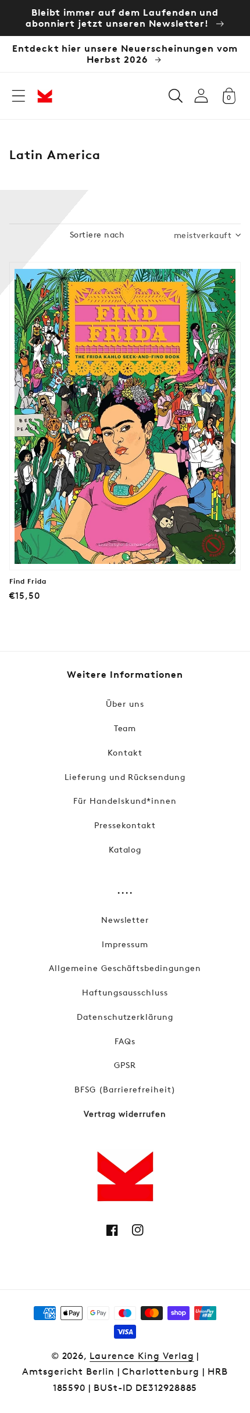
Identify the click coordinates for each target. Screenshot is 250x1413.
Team (125, 728)
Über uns (125, 704)
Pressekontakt (125, 825)
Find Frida (28, 581)
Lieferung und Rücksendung (125, 777)
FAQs (125, 1041)
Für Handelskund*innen (124, 801)
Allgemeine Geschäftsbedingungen (125, 968)
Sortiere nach (97, 234)
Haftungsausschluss (124, 992)
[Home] (44, 96)
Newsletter (125, 920)
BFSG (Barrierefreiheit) (124, 1089)
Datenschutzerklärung (125, 1017)
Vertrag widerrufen (125, 1114)
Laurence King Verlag (142, 1355)
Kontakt (125, 752)
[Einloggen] (201, 95)
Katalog (125, 849)
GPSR (125, 1065)
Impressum (125, 944)
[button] (18, 96)
